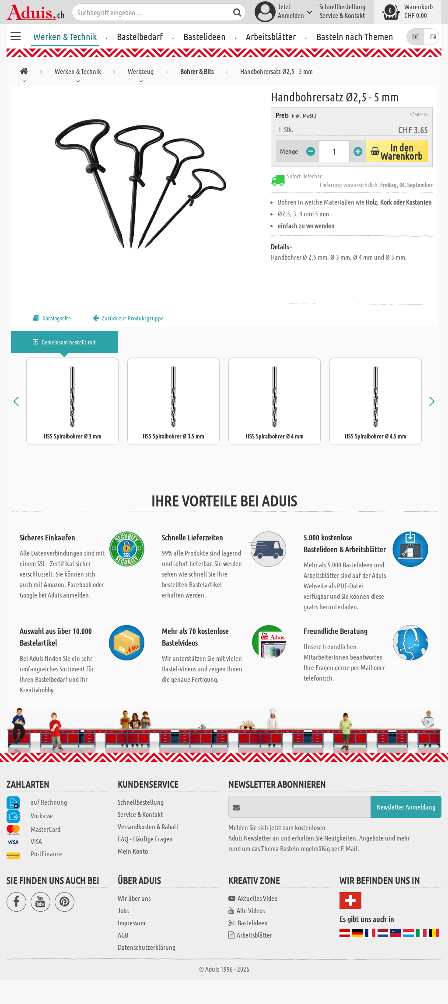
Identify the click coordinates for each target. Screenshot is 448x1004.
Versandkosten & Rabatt (148, 826)
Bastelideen (204, 36)
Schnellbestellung (342, 6)
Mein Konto (133, 851)
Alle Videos (251, 910)
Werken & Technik (65, 36)
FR (433, 36)
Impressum (131, 922)
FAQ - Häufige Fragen (145, 838)
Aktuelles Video (257, 898)
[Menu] (15, 35)
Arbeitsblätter (271, 36)
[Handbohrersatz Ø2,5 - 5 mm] (140, 184)
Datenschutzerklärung (146, 947)
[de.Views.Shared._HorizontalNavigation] (24, 73)
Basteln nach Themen (354, 36)
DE (415, 36)
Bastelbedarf (140, 36)
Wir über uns (134, 898)
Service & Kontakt (342, 15)
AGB (123, 935)
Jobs (123, 910)
